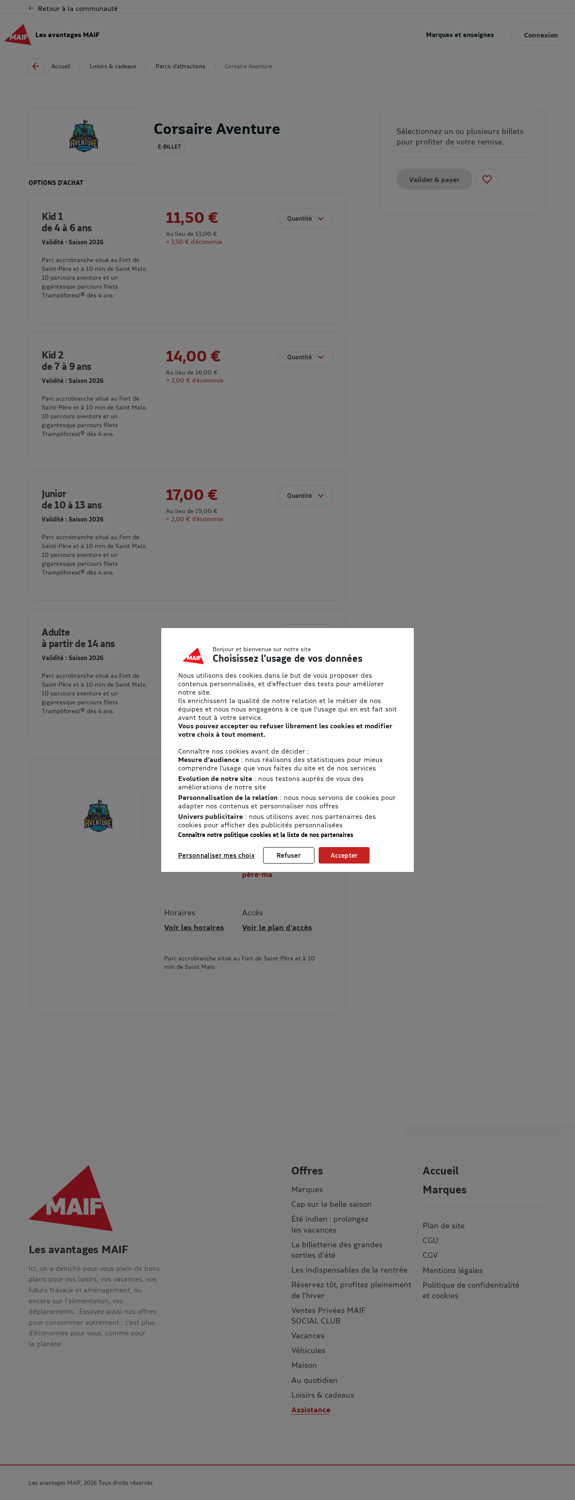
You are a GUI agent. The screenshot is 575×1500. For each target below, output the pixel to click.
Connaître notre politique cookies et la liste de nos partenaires (265, 834)
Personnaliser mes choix (216, 855)
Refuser (289, 855)
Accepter (344, 855)
